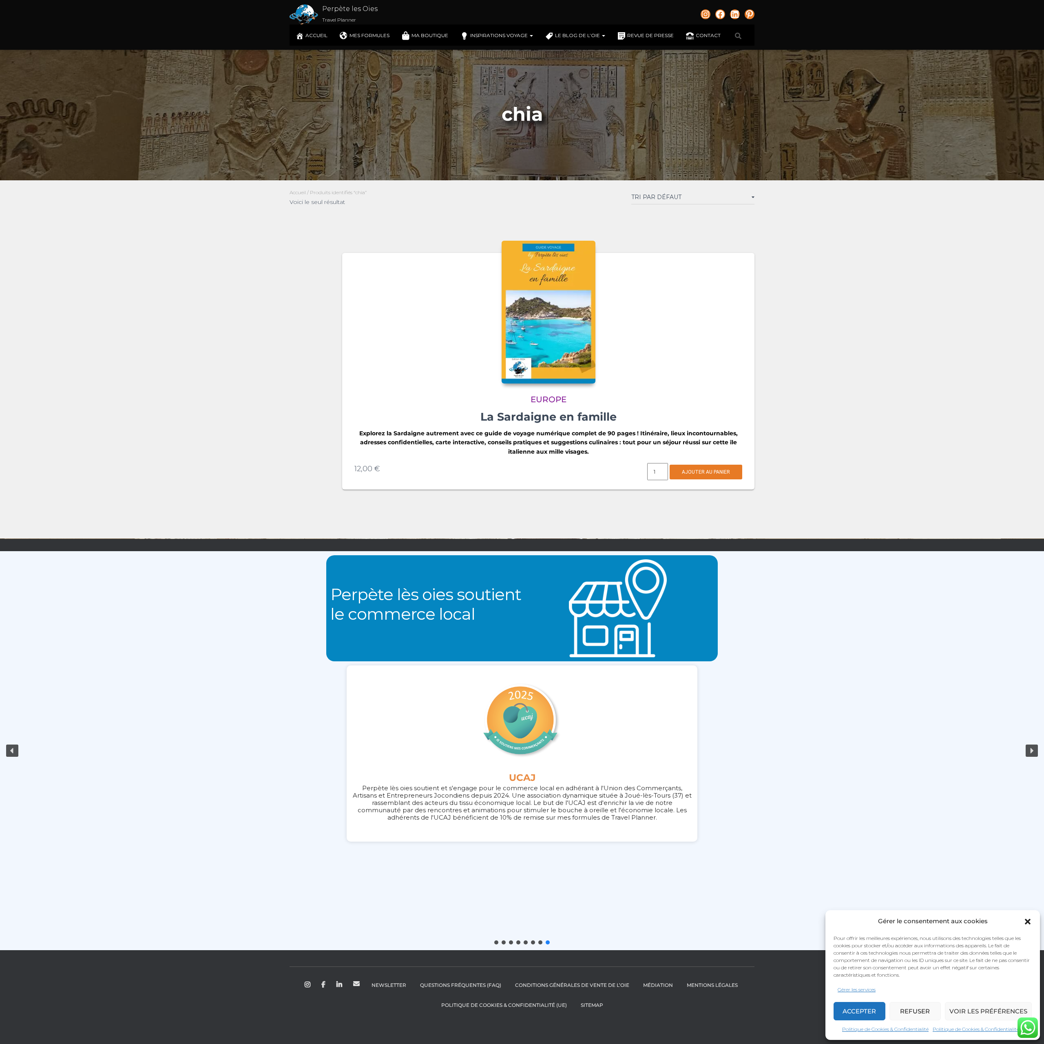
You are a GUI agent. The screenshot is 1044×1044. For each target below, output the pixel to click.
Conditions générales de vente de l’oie (572, 985)
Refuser (915, 1011)
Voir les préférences (988, 1011)
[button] (1028, 922)
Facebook (324, 984)
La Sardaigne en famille (548, 416)
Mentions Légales (712, 985)
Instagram (308, 984)
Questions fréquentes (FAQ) (460, 985)
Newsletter (389, 985)
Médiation (658, 985)
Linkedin (339, 984)
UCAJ (522, 777)
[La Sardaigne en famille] (548, 312)
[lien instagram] (705, 14)
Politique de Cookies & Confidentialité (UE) (504, 1005)
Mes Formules (369, 35)
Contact (708, 35)
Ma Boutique (429, 35)
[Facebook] (720, 14)
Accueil (316, 35)
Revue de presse (650, 35)
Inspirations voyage (499, 35)
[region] (522, 750)
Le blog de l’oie (578, 35)
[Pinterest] (749, 14)
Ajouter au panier (706, 472)
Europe (548, 399)
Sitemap (592, 1005)
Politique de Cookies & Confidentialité (885, 1029)
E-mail (356, 983)
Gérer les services (857, 989)
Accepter (859, 1011)
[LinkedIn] (735, 14)
